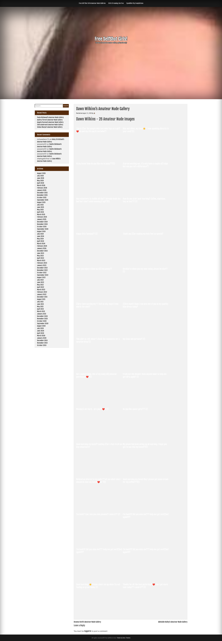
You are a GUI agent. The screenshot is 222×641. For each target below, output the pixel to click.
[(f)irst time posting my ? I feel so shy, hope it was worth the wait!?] (99, 333)
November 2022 (42, 270)
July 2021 (40, 302)
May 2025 (40, 210)
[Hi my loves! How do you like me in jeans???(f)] (99, 193)
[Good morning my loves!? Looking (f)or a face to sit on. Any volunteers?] (99, 473)
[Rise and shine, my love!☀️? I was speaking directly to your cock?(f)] (146, 158)
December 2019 (42, 340)
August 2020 (41, 326)
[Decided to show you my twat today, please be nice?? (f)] (146, 298)
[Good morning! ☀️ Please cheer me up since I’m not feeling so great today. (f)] (99, 614)
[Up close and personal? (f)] (146, 368)
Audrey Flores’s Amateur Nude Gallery (50, 120)
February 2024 (42, 246)
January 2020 (41, 338)
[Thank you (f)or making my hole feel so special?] (146, 263)
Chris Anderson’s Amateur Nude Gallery (50, 125)
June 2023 (40, 253)
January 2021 (41, 314)
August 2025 (41, 202)
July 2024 (40, 234)
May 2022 (40, 285)
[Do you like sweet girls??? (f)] (146, 438)
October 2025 (41, 198)
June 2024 (40, 236)
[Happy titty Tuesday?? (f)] (99, 263)
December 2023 (42, 251)
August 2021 (41, 299)
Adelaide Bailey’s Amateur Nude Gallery (172, 622)
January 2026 (41, 190)
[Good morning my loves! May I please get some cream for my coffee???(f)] (146, 508)
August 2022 (41, 277)
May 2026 (40, 181)
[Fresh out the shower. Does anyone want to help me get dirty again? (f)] (146, 403)
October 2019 (41, 345)
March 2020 (41, 336)
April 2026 (40, 183)
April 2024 (40, 241)
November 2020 (42, 319)
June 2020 (40, 331)
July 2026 (40, 176)
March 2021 (41, 311)
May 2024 (40, 239)
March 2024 (41, 244)
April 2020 (40, 333)
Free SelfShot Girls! (111, 39)
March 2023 (41, 260)
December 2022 (42, 268)
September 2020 (42, 323)
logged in (87, 631)
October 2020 (41, 321)
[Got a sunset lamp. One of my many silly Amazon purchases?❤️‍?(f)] (99, 403)
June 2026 (40, 178)
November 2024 (42, 224)
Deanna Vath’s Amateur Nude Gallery (87, 622)
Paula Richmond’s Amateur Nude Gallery (50, 117)
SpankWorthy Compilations (134, 3)
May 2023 (40, 256)
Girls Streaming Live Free (116, 3)
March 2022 (41, 290)
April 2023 (40, 258)
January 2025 (41, 219)
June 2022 (40, 282)
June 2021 (40, 304)
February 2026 (42, 188)
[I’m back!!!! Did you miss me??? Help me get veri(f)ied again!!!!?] (146, 543)
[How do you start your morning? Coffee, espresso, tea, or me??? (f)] (146, 228)
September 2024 (42, 229)
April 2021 (40, 309)
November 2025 (42, 195)
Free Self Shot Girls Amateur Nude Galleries (92, 3)
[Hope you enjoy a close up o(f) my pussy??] (99, 298)
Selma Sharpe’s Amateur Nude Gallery (49, 127)
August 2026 (41, 173)
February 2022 (42, 292)
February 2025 (42, 217)
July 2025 (40, 205)
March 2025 (41, 214)
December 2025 (42, 193)
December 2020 (42, 316)
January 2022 (41, 294)
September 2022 (42, 275)
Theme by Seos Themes (123, 638)
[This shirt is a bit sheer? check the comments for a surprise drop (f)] (99, 368)
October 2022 (41, 273)
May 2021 (40, 307)
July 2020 (40, 328)
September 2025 (42, 200)
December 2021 (42, 297)
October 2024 (41, 227)
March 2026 (41, 185)
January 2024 (41, 248)
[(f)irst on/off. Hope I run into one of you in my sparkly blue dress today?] (146, 333)
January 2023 (41, 265)
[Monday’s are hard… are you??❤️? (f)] (99, 438)
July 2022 (40, 280)
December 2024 (42, 222)
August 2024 (41, 231)
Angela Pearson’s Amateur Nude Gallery (50, 122)
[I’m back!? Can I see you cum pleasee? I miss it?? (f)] (99, 543)
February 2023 (42, 263)
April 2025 (40, 212)
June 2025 (40, 207)
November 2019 (42, 343)
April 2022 (40, 287)
